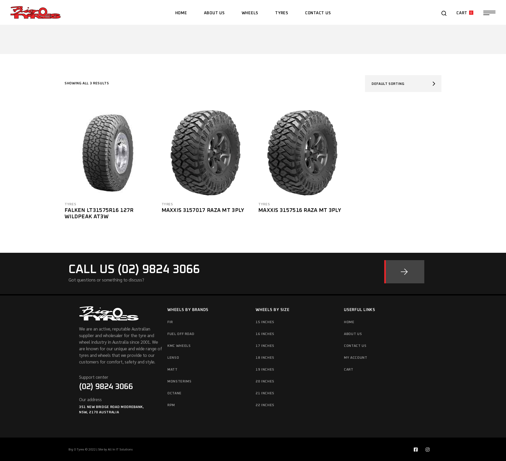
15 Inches (265, 322)
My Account (355, 358)
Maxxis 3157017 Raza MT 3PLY (203, 210)
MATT (172, 369)
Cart (348, 369)
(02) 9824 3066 (106, 387)
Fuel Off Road (180, 334)
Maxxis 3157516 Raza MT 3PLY (299, 210)
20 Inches (265, 381)
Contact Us (355, 346)
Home (349, 322)
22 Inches (265, 405)
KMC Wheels (179, 346)
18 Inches (265, 358)
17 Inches (265, 346)
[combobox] (403, 83)
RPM (171, 405)
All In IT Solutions (120, 449)
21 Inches (265, 393)
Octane (174, 393)
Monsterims (179, 381)
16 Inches (265, 334)
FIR (170, 322)
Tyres (70, 204)
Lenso (173, 358)
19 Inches (265, 369)
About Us (353, 334)
